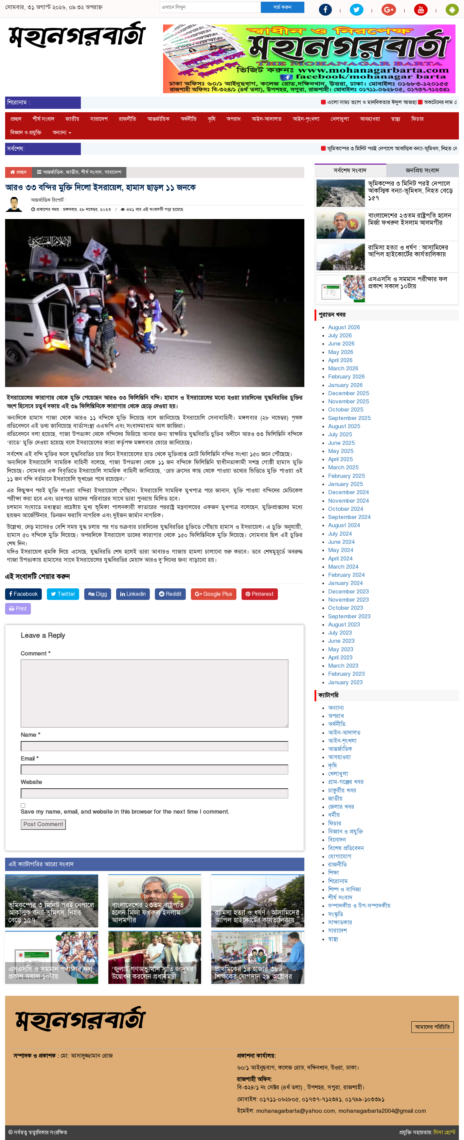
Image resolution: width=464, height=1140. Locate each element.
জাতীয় (72, 119)
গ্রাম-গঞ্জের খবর (346, 782)
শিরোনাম (338, 881)
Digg (100, 594)
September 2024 (349, 517)
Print (20, 608)
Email (30, 758)
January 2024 (345, 583)
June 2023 (341, 640)
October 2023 (345, 607)
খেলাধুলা (340, 119)
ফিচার (418, 119)
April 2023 (340, 657)
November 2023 (348, 599)
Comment (36, 653)
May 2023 (340, 649)
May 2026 (340, 352)
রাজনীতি (127, 119)
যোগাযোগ (340, 856)
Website (31, 782)
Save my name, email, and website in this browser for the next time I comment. (125, 811)
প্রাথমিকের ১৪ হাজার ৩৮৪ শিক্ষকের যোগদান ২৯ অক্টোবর (253, 973)
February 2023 (346, 673)
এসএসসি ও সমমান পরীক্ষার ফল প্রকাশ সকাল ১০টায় (50, 973)
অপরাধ (233, 119)
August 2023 (344, 624)
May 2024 (340, 550)
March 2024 (343, 566)
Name (30, 734)
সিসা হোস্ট (445, 1132)
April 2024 (340, 558)
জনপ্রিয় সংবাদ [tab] (422, 170)
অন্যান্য (60, 132)
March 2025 (343, 467)
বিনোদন (337, 839)
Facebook (25, 594)
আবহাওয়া (370, 119)
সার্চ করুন (282, 7)
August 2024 (344, 525)
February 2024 (346, 575)
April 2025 (340, 459)
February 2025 (346, 476)
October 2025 (345, 409)
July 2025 (340, 434)
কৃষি (211, 119)
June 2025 (341, 443)
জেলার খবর (341, 806)
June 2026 (341, 343)
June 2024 (341, 542)
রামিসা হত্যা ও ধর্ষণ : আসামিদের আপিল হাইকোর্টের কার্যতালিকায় (257, 916)
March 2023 (343, 665)
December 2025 (348, 393)
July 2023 (340, 632)
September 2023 (349, 616)
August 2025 (344, 426)
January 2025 (345, 484)
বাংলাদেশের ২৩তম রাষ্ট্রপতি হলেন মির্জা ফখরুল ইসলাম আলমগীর (147, 912)
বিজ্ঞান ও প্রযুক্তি (26, 132)
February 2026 (346, 376)
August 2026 (344, 327)
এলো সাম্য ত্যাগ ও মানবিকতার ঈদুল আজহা (351, 102)
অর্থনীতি (189, 119)
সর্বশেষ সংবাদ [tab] (350, 170)
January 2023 (345, 682)
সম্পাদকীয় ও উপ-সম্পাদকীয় (359, 905)
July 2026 (340, 335)
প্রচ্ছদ (16, 119)
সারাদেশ (99, 119)
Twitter (65, 594)
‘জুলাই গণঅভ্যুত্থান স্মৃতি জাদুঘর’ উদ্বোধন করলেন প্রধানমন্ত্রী (154, 973)
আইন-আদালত (267, 119)
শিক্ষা (333, 872)
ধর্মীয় (334, 815)
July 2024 (340, 533)
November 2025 (348, 401)
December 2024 (348, 492)
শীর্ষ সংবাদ (43, 119)
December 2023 (348, 591)
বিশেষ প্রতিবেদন (346, 848)
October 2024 (345, 509)
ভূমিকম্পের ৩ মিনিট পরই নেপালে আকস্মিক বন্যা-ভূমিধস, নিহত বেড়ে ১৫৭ (380, 148)
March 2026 (343, 368)
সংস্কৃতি (335, 914)
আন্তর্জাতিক (158, 119)
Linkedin (135, 594)
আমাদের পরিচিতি (432, 1027)
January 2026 (345, 385)
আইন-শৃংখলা (306, 119)
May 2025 (340, 451)
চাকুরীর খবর (342, 790)
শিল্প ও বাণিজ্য (344, 889)
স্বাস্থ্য (395, 119)
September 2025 (349, 418)
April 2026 (340, 360)
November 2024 (348, 500)
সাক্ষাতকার (340, 922)
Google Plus (217, 594)
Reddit (173, 594)
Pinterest (262, 594)
